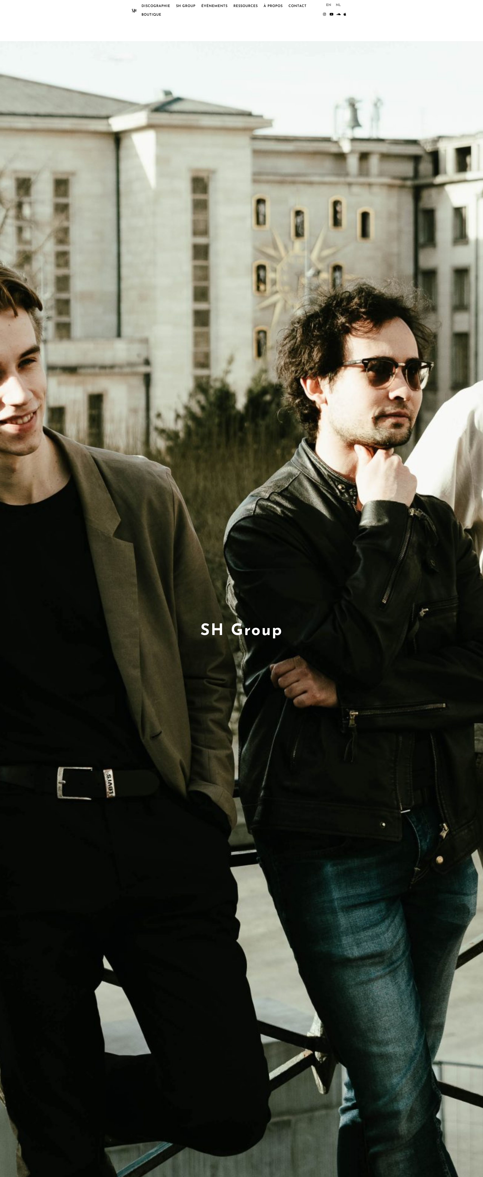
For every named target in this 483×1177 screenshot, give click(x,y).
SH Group (185, 6)
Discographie (156, 6)
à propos (273, 6)
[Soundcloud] (338, 14)
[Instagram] (324, 14)
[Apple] (344, 14)
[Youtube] (331, 14)
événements (214, 6)
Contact (297, 6)
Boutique (151, 15)
